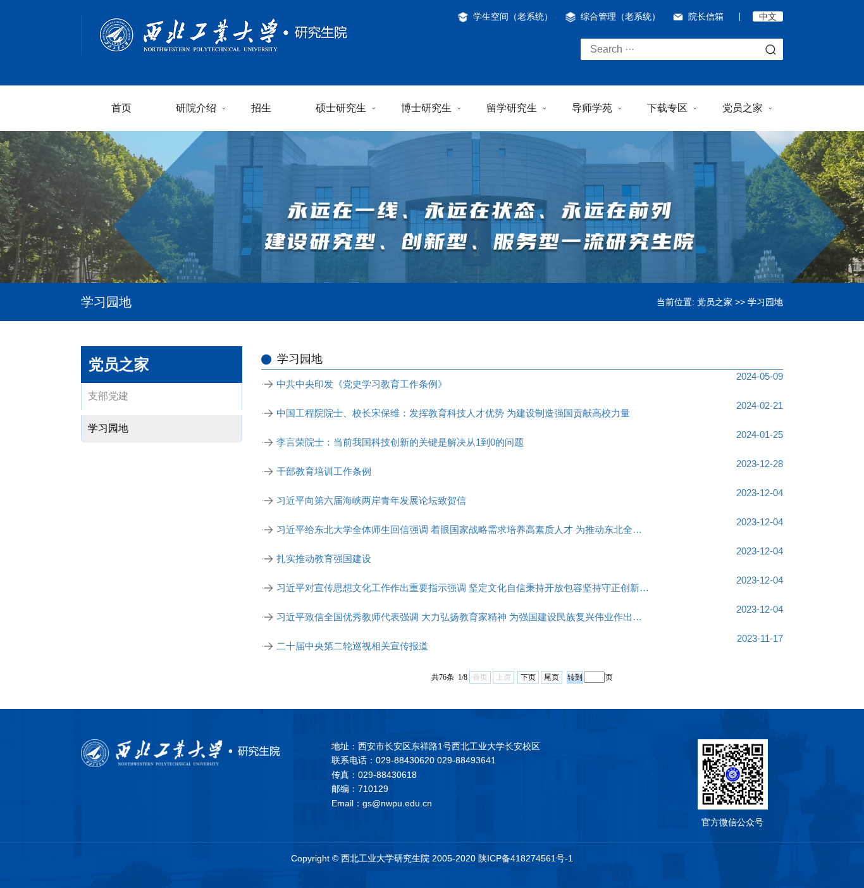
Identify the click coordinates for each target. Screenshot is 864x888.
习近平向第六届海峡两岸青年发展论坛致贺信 (371, 500)
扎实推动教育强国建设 (323, 558)
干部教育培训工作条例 (323, 471)
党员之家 (742, 108)
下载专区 (667, 108)
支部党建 (108, 396)
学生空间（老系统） (513, 16)
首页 (121, 108)
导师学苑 (592, 108)
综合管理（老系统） (620, 16)
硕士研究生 (341, 108)
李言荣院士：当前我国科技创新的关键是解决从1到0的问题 (400, 442)
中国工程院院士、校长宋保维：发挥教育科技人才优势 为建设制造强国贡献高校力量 (453, 413)
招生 (261, 108)
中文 (768, 16)
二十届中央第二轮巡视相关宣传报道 (352, 646)
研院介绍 (196, 108)
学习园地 (765, 302)
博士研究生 (426, 108)
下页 (528, 677)
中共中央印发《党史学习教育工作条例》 (361, 383)
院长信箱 (706, 16)
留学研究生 (511, 108)
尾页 (551, 677)
